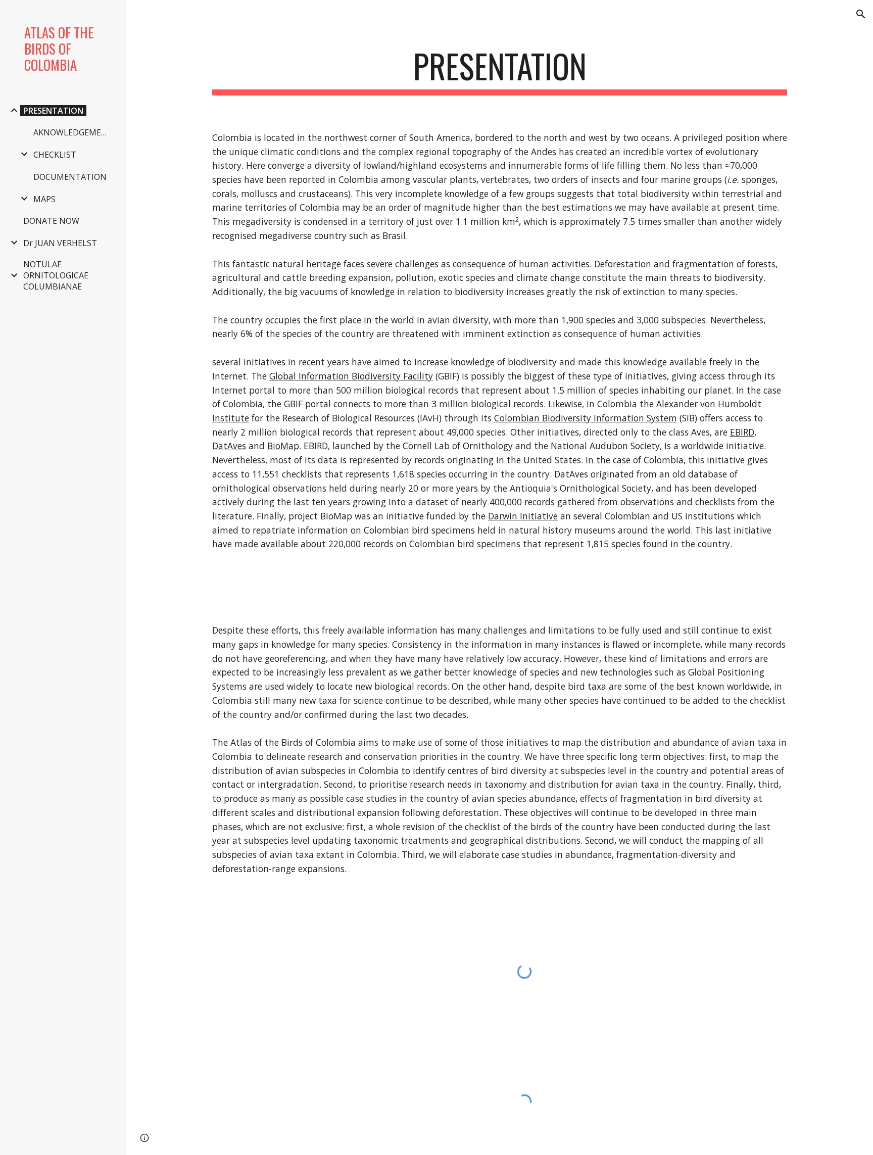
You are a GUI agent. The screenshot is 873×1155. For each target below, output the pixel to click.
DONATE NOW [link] (51, 220)
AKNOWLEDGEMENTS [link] (74, 132)
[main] (499, 71)
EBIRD (742, 432)
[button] (861, 14)
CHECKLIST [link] (54, 154)
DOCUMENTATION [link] (70, 176)
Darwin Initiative (523, 516)
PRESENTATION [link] (53, 110)
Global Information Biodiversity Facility (351, 376)
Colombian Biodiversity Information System (585, 418)
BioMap (283, 446)
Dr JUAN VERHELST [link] (60, 243)
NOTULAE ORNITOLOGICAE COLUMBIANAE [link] (55, 275)
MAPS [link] (44, 199)
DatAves (229, 446)
